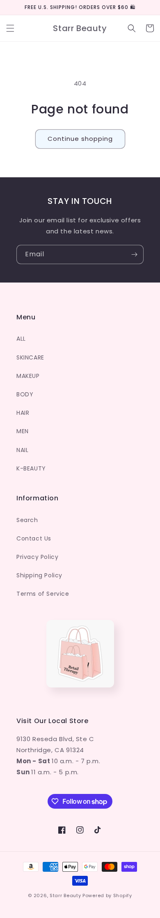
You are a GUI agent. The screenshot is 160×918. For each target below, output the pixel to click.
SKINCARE (30, 357)
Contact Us (33, 538)
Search (27, 520)
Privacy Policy (37, 557)
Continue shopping (80, 138)
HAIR (22, 413)
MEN (22, 431)
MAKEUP (28, 376)
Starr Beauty (65, 895)
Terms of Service (42, 594)
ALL (21, 339)
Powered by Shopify (107, 895)
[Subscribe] (134, 254)
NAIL (22, 450)
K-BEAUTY (31, 468)
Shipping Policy (39, 575)
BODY (24, 394)
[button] (10, 28)
